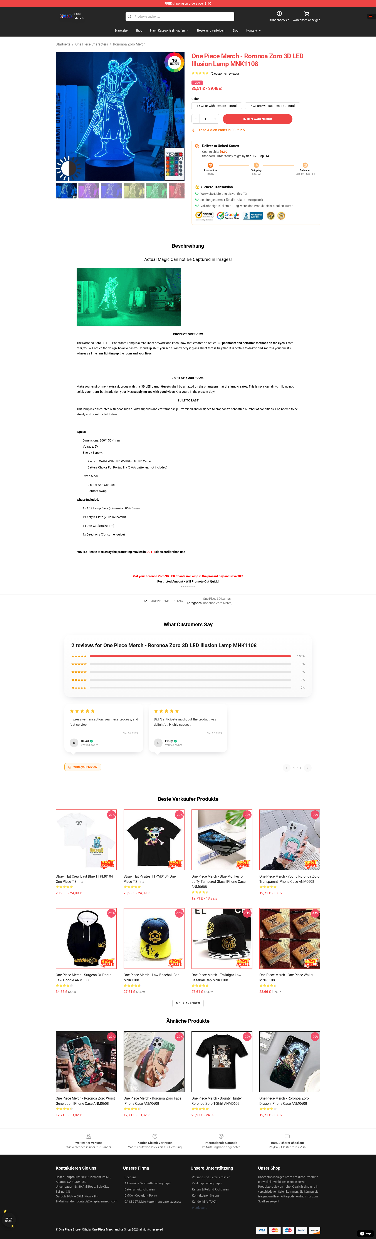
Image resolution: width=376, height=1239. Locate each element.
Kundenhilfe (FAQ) (204, 1201)
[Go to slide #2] (88, 190)
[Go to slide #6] (179, 190)
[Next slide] (177, 116)
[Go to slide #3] (111, 190)
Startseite (63, 44)
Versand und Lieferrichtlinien (211, 1177)
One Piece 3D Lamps (217, 598)
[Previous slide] (62, 116)
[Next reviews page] (308, 768)
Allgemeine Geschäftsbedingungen (147, 1183)
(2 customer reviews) (225, 73)
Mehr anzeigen (188, 1003)
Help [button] (368, 1233)
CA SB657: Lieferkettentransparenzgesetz (152, 1201)
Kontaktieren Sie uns (206, 1195)
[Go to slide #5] (156, 190)
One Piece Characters (91, 44)
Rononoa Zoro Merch (129, 44)
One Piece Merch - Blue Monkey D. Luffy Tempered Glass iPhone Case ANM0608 (218, 881)
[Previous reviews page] (286, 768)
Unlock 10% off (9, 1219)
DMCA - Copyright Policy (140, 1195)
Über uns (130, 1177)
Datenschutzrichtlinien (139, 1189)
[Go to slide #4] (134, 190)
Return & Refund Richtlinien (210, 1189)
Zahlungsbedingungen (207, 1183)
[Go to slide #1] (66, 190)
